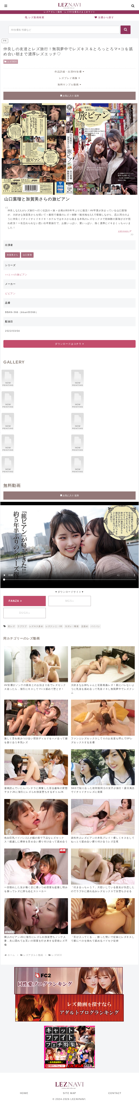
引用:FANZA (124, 231)
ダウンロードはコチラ (68, 343)
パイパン (95, 626)
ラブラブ (22, 626)
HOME (24, 1093)
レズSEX (12, 61)
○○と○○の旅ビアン (16, 274)
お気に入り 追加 (70, 95)
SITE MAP (69, 1093)
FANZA (14, 600)
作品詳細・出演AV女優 (69, 71)
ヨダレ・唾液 (72, 626)
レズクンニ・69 (54, 626)
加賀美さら (12, 255)
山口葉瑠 (27, 255)
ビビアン (10, 293)
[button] (126, 30)
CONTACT (115, 1093)
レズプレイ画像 (68, 78)
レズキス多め (36, 626)
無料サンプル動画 (69, 84)
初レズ (11, 626)
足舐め (84, 626)
